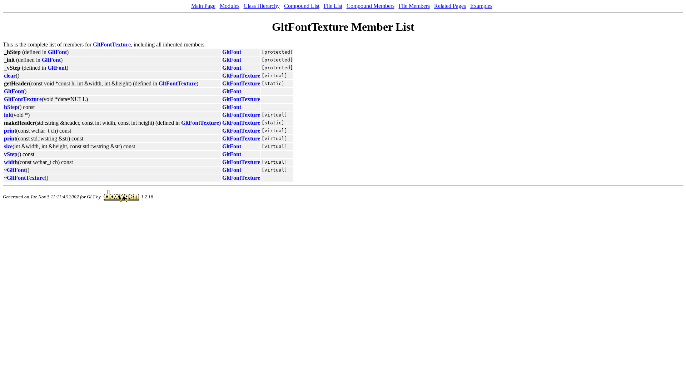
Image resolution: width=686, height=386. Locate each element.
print (10, 131)
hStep (11, 107)
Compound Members (370, 6)
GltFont (57, 52)
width (11, 162)
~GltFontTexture (24, 178)
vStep (11, 154)
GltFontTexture (112, 44)
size (8, 146)
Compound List (301, 6)
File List (333, 6)
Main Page (203, 6)
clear (10, 76)
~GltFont (15, 170)
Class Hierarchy (262, 6)
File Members (414, 6)
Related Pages (450, 6)
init (8, 115)
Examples (481, 6)
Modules (229, 6)
